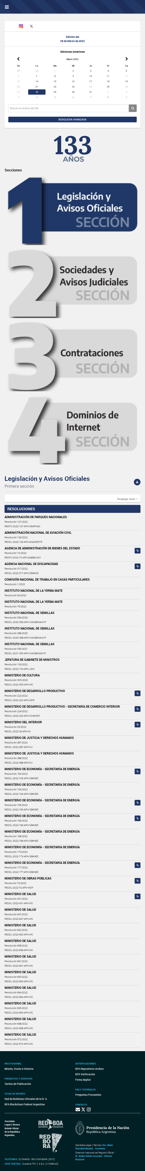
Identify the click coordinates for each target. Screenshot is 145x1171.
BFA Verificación (85, 1074)
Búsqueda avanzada (72, 119)
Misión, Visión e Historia (19, 1068)
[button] (127, 498)
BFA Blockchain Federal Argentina (25, 1104)
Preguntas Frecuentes (88, 1094)
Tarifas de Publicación (18, 1084)
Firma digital (83, 1079)
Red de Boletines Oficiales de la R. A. (26, 1099)
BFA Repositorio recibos (89, 1068)
